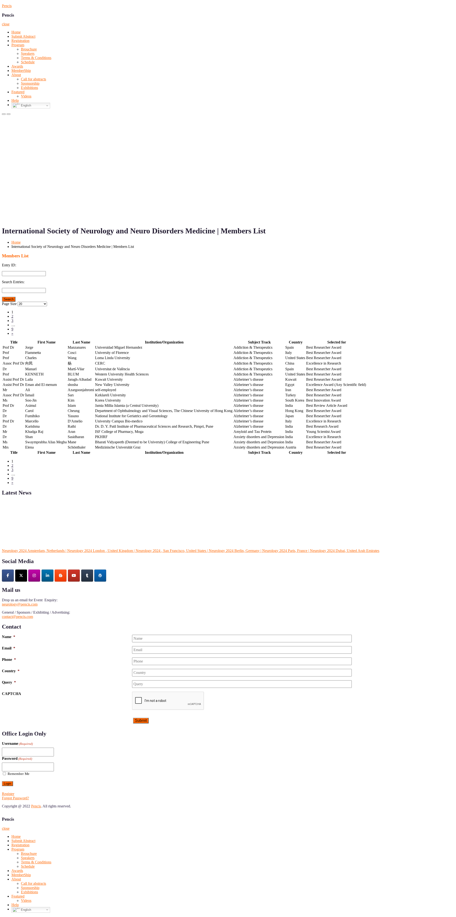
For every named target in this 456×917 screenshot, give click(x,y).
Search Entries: (13, 282)
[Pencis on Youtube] (74, 576)
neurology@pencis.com (20, 604)
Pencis (7, 6)
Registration (20, 41)
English (25, 105)
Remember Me (18, 774)
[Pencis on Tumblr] (87, 576)
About (16, 75)
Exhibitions (29, 88)
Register (8, 794)
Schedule (28, 62)
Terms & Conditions (36, 58)
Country (10, 671)
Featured (17, 92)
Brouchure (29, 49)
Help (15, 100)
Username (17, 743)
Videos (26, 96)
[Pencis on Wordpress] (100, 576)
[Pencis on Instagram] (34, 576)
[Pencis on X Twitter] (21, 576)
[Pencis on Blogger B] (60, 576)
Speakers (27, 53)
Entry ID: (9, 265)
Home (16, 32)
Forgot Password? (15, 798)
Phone (9, 660)
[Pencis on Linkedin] (47, 576)
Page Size (9, 304)
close (6, 24)
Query (9, 682)
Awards (17, 66)
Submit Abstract (23, 36)
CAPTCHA (11, 694)
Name (8, 637)
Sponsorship (30, 83)
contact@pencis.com (17, 617)
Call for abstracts (33, 79)
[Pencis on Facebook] (8, 576)
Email (8, 648)
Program (17, 45)
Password (17, 758)
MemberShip (21, 71)
